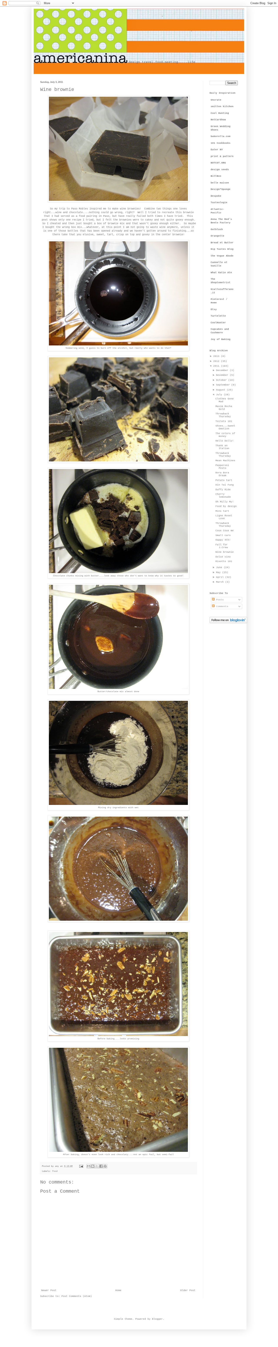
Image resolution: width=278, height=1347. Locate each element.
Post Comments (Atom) (76, 1296)
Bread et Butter (222, 242)
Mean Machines (225, 460)
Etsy (214, 309)
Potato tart (223, 480)
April (220, 577)
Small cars (223, 535)
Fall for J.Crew (221, 546)
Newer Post (48, 1290)
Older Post (187, 1290)
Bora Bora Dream (222, 474)
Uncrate (216, 100)
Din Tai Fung (224, 485)
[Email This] (88, 1166)
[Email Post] (81, 1166)
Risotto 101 (223, 561)
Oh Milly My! (224, 501)
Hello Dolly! (224, 441)
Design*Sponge (220, 189)
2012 (217, 361)
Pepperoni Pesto (222, 466)
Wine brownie (224, 552)
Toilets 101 (223, 421)
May (219, 572)
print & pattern (222, 156)
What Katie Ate (221, 272)
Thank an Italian (222, 447)
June (220, 567)
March (220, 582)
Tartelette (218, 316)
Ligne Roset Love (223, 517)
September (223, 385)
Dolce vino (223, 557)
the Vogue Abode (222, 256)
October (222, 380)
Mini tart (222, 511)
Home (118, 1290)
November (223, 375)
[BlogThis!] (93, 1166)
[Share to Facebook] (101, 1166)
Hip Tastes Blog (222, 249)
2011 (217, 366)
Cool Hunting (220, 113)
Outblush (217, 229)
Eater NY (217, 149)
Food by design (226, 506)
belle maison (220, 182)
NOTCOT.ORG (218, 163)
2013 (217, 356)
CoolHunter (218, 322)
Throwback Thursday (223, 415)
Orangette (217, 236)
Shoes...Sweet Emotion (225, 427)
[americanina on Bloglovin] (228, 622)
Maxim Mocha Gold (223, 407)
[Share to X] (97, 1166)
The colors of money (225, 435)
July (220, 394)
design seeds (220, 169)
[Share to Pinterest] (105, 1166)
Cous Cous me (224, 530)
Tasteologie (219, 202)
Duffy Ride (223, 489)
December (223, 370)
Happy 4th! (223, 540)
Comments (221, 606)
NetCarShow (218, 119)
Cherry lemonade (223, 495)
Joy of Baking (220, 339)
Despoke (216, 196)
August (221, 390)
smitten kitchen (222, 106)
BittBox (216, 176)
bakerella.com (220, 136)
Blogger (157, 1319)
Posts (219, 599)
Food (55, 1171)
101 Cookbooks (220, 143)
